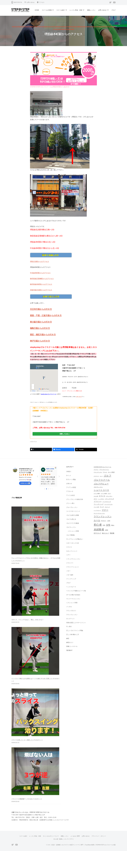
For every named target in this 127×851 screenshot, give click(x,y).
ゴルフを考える (71, 519)
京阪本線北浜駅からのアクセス (41, 290)
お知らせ (69, 483)
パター (68, 571)
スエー (109, 493)
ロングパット (70, 618)
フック (102, 507)
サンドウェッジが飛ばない (74, 539)
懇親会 (112, 525)
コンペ (101, 476)
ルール (97, 520)
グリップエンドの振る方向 (74, 499)
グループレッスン (71, 507)
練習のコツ (69, 642)
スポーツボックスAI (72, 543)
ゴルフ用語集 (70, 535)
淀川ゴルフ (97, 533)
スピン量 (96, 496)
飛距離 (112, 533)
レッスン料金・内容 (76, 10)
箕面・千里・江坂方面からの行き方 (46, 315)
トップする (101, 499)
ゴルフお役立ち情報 (72, 515)
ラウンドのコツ (71, 610)
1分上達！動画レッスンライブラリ (63, 839)
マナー (105, 510)
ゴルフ (107, 475)
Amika (48, 469)
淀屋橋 (106, 530)
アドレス (105, 472)
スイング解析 (97, 493)
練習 (67, 638)
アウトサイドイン (104, 469)
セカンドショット (71, 551)
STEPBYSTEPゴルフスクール (102, 467)
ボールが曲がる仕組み (73, 595)
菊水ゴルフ (105, 533)
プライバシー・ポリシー (99, 836)
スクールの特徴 (47, 10)
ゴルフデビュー (101, 484)
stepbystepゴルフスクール (48, 394)
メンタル (69, 606)
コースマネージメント (73, 511)
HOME (37, 10)
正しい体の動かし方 (72, 634)
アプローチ (69, 491)
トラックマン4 (109, 499)
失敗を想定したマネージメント (76, 622)
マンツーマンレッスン (73, 599)
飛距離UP (69, 650)
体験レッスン (91, 10)
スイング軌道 (104, 493)
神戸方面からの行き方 (40, 341)
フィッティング (71, 579)
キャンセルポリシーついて (51, 836)
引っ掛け (69, 626)
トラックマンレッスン (73, 559)
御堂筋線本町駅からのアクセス (41, 284)
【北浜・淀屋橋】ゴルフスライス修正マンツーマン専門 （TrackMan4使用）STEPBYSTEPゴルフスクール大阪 (83, 845)
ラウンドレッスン (71, 614)
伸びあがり (103, 520)
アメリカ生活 (70, 495)
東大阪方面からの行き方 (41, 322)
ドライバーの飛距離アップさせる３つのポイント (26, 799)
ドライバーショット (72, 567)
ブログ (113, 10)
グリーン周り (70, 503)
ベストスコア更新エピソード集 (76, 591)
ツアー (68, 555)
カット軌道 (111, 472)
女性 (108, 525)
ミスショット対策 (73, 531)
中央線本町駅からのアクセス (40, 273)
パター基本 (69, 575)
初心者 (98, 524)
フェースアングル (108, 504)
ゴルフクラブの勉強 (72, 523)
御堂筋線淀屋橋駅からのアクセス (42, 279)
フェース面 (96, 507)
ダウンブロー (109, 496)
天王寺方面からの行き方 (41, 309)
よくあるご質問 (75, 836)
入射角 (108, 520)
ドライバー (69, 563)
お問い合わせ (30, 2)
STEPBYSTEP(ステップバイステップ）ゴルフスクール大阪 (26, 471)
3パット (68, 475)
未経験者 (99, 529)
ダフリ (95, 499)
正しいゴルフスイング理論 (74, 630)
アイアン (96, 469)
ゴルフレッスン (71, 527)
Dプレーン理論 (71, 479)
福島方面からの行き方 (40, 328)
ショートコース (101, 490)
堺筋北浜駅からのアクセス (39, 261)
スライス (69, 547)
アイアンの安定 (71, 487)
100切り (68, 471)
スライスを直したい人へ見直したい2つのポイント (27, 740)
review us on (24, 483)
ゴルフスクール (102, 480)
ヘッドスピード (71, 587)
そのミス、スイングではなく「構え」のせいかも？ (27, 619)
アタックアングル (98, 472)
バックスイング (106, 501)
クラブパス (96, 476)
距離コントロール (71, 646)
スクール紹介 (60, 10)
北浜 (104, 525)
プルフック (107, 507)
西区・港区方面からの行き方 (43, 334)
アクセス (41, 2)
